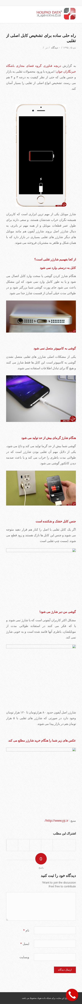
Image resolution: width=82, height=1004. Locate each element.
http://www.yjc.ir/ (57, 820)
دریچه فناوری (52, 66)
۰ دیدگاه (55, 47)
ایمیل (24, 944)
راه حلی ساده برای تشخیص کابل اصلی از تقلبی (41, 38)
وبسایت (24, 957)
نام (26, 930)
